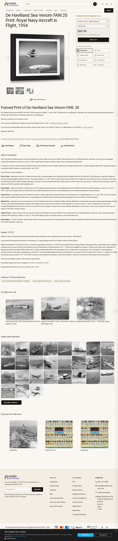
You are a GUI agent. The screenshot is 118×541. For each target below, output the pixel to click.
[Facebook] (102, 528)
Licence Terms (78, 502)
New (55, 10)
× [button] (116, 531)
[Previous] (8, 58)
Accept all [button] (85, 535)
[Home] (13, 4)
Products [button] (63, 10)
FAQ (74, 482)
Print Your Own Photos (57, 502)
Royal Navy (27, 281)
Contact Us (99, 478)
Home (3, 281)
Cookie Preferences (79, 514)
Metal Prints (77, 506)
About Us (53, 478)
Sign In (109, 10)
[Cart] (107, 4)
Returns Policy (77, 490)
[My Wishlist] (102, 4)
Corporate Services (56, 498)
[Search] (95, 4)
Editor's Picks (38, 10)
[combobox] (59, 4)
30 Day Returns (87, 127)
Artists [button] (18, 10)
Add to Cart (93, 40)
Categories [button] (10, 10)
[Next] (67, 58)
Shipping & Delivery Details (59, 123)
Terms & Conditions (79, 498)
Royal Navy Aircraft (6, 139)
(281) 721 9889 (102, 482)
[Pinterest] (107, 528)
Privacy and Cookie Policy (19, 536)
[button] (40, 538)
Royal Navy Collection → (11, 402)
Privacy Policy (77, 486)
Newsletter (76, 510)
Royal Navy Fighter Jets (53, 139)
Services (39, 281)
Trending (49, 10)
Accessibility (77, 478)
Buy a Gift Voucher (56, 506)
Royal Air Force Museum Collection (36, 139)
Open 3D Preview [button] (39, 99)
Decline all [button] (103, 535)
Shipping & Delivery (79, 494)
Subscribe (37, 489)
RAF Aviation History (19, 139)
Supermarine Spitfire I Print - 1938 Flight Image (93, 321)
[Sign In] (111, 4)
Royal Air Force (47, 281)
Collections (27, 10)
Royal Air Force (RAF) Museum (14, 281)
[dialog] (59, 535)
